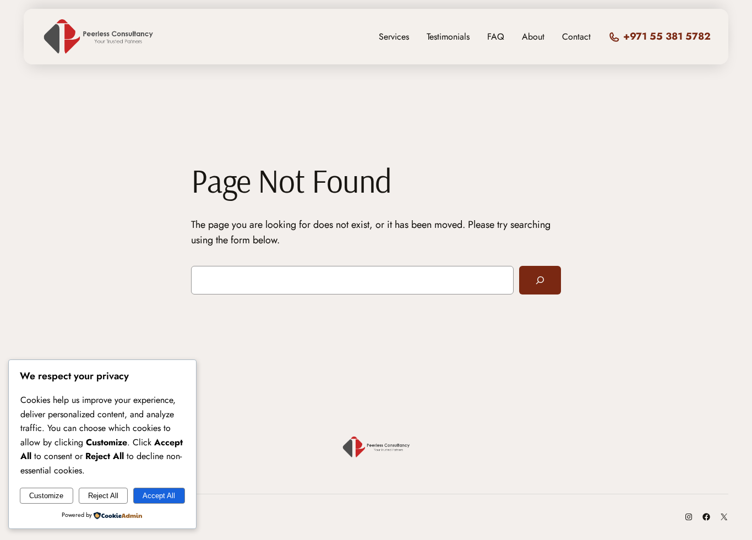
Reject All (103, 496)
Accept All (159, 496)
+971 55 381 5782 (667, 36)
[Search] (540, 280)
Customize (46, 496)
